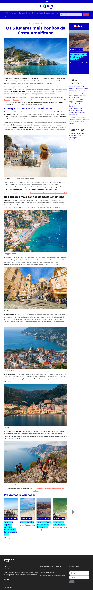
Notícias (72, 140)
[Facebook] (5, 579)
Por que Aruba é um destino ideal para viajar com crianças (77, 95)
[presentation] (73, 512)
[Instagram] (8, 579)
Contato (9, 568)
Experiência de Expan (77, 133)
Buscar (86, 15)
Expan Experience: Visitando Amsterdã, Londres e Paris (48, 193)
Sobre (8, 566)
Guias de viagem (75, 135)
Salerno (7, 100)
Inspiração (73, 138)
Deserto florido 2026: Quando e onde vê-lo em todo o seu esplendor (78, 89)
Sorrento (16, 100)
